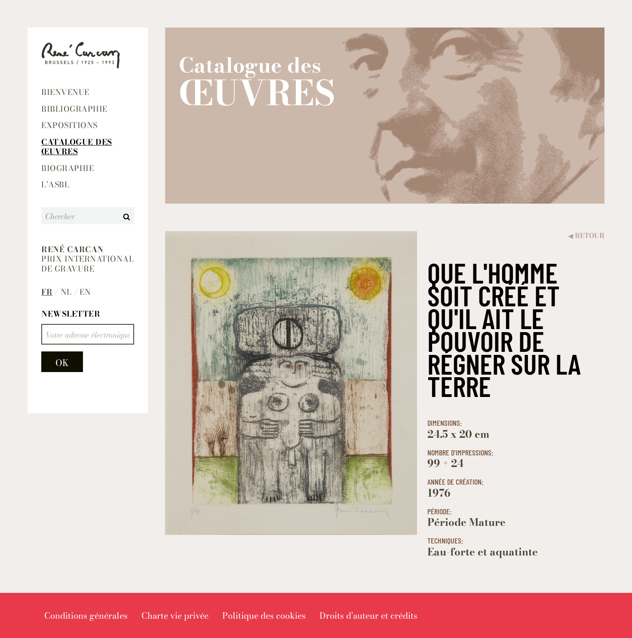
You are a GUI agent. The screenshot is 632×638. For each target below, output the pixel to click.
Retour (586, 235)
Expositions (69, 125)
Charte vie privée (175, 615)
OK (62, 362)
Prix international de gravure (87, 259)
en (85, 292)
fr (46, 292)
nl (66, 292)
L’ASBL (55, 184)
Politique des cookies (264, 615)
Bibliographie (74, 109)
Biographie (67, 168)
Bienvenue (65, 92)
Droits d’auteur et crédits (368, 615)
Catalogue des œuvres (76, 147)
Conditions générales (86, 615)
